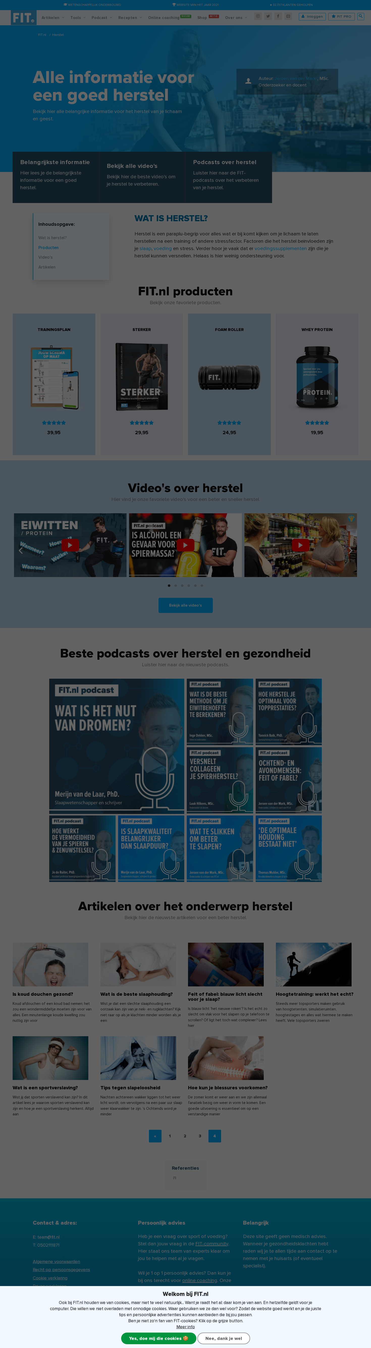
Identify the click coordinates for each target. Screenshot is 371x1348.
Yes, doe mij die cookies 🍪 (158, 1338)
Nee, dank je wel (223, 1338)
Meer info (185, 1327)
